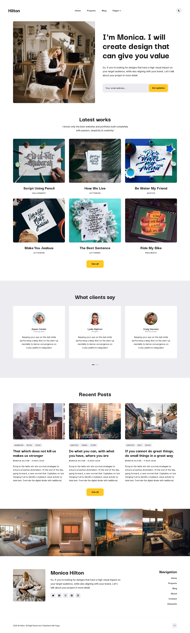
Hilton (14, 10)
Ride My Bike (151, 247)
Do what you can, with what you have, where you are (91, 453)
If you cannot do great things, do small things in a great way (149, 453)
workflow (19, 445)
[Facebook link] (59, 595)
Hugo (57, 625)
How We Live (95, 188)
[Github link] (78, 595)
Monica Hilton (21, 461)
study (38, 445)
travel (84, 445)
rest (140, 445)
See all (95, 264)
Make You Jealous (39, 247)
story (93, 445)
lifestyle (74, 445)
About (174, 593)
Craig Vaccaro (151, 329)
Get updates (158, 88)
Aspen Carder (39, 329)
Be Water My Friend (151, 188)
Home (78, 10)
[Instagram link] (65, 595)
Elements (172, 603)
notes (29, 445)
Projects (91, 10)
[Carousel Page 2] (97, 364)
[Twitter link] (53, 595)
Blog (104, 10)
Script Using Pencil (39, 188)
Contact (173, 598)
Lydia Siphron (95, 329)
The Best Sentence (95, 247)
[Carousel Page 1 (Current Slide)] (93, 364)
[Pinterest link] (71, 595)
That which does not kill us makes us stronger (34, 453)
